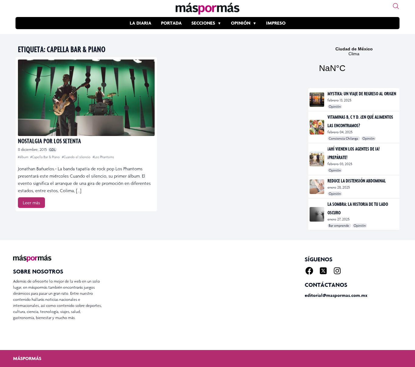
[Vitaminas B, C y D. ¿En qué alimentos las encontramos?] (317, 127)
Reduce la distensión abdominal (357, 181)
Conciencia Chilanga (344, 138)
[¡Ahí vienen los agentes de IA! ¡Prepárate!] (317, 159)
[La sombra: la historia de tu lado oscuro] (317, 214)
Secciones (203, 23)
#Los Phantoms (103, 157)
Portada (171, 23)
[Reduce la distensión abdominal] (317, 186)
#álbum (23, 157)
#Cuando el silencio (76, 157)
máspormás (27, 358)
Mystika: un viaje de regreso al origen (362, 93)
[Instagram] (337, 270)
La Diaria (140, 23)
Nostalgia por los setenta (49, 141)
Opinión (240, 23)
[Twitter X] (323, 270)
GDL (52, 150)
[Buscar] (396, 6)
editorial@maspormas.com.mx (336, 295)
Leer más (31, 203)
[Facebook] (309, 270)
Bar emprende (339, 225)
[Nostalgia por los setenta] (86, 97)
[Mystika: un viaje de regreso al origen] (317, 99)
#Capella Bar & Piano (45, 157)
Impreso (276, 23)
